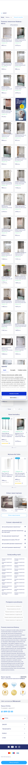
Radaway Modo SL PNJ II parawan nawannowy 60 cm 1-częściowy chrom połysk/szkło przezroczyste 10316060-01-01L (7, 64)
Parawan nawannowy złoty (13, 609)
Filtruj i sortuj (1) (14, 762)
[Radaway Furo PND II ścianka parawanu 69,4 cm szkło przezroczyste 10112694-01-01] (7, 223)
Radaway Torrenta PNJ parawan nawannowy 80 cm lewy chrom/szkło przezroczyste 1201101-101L (7, 112)
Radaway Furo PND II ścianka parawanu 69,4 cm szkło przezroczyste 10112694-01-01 (7, 230)
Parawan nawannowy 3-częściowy (14, 620)
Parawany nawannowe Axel (7, 563)
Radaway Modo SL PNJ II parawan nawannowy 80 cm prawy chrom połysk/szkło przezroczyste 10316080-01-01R (20, 230)
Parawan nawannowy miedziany (13, 606)
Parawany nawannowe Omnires (19, 566)
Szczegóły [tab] (12, 370)
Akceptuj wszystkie (14, 393)
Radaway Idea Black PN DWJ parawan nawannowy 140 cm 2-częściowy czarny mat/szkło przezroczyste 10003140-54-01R (20, 349)
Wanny (5, 13)
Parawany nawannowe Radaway (19, 573)
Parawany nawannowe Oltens (19, 563)
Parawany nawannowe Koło (7, 590)
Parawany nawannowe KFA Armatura (7, 587)
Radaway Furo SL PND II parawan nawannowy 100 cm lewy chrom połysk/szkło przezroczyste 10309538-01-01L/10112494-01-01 (20, 88)
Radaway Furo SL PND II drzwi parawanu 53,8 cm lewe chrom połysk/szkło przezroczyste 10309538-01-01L (20, 301)
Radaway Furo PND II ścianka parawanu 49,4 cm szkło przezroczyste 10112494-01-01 (20, 135)
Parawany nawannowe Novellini (19, 559)
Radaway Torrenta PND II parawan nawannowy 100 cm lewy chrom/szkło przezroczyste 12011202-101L (20, 183)
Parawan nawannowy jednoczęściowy (14, 617)
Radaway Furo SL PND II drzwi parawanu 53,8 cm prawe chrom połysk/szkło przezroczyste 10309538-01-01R (7, 325)
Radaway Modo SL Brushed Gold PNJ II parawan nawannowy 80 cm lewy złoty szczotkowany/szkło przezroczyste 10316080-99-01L (20, 64)
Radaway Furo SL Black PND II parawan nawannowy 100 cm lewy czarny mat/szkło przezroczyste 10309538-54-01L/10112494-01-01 (7, 206)
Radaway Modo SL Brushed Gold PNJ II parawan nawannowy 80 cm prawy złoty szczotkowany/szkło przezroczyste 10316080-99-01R (7, 88)
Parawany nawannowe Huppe (7, 583)
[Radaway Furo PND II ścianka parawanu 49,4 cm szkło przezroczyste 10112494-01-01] (20, 128)
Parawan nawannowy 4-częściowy (13, 611)
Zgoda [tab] (4, 370)
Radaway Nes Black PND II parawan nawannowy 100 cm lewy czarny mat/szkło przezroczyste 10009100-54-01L (20, 278)
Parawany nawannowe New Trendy (7, 593)
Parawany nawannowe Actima (7, 559)
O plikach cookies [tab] (22, 370)
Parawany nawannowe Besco (7, 566)
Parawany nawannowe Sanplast (19, 593)
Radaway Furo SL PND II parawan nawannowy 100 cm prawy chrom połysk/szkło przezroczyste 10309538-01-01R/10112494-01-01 (20, 40)
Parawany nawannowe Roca (19, 587)
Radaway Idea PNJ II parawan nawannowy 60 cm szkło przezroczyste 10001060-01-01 (7, 40)
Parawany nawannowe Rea (19, 580)
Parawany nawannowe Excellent (7, 576)
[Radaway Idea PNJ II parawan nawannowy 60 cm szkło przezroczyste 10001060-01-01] (7, 33)
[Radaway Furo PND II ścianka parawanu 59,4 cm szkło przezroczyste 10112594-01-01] (7, 151)
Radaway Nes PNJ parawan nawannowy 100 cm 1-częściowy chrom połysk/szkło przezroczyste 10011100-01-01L (20, 254)
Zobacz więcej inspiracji (14, 515)
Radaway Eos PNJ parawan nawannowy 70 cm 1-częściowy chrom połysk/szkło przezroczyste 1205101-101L (7, 135)
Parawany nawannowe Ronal (19, 590)
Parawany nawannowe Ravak (19, 576)
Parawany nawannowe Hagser (7, 580)
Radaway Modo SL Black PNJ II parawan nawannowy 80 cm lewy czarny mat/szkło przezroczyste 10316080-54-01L (20, 159)
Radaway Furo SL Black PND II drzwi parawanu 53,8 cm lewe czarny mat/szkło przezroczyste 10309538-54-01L (20, 325)
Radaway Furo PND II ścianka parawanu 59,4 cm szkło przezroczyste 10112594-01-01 (7, 159)
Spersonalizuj (13, 397)
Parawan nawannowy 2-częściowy (13, 614)
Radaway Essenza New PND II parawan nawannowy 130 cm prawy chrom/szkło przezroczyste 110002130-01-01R (7, 349)
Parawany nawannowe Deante (7, 573)
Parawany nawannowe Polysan (19, 570)
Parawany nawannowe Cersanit (7, 570)
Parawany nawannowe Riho (19, 583)
